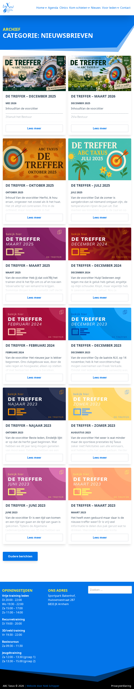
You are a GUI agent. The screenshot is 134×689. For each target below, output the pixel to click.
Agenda (53, 8)
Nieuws (96, 8)
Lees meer (34, 128)
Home (40, 8)
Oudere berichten (20, 556)
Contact (125, 8)
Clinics (63, 8)
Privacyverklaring (121, 685)
